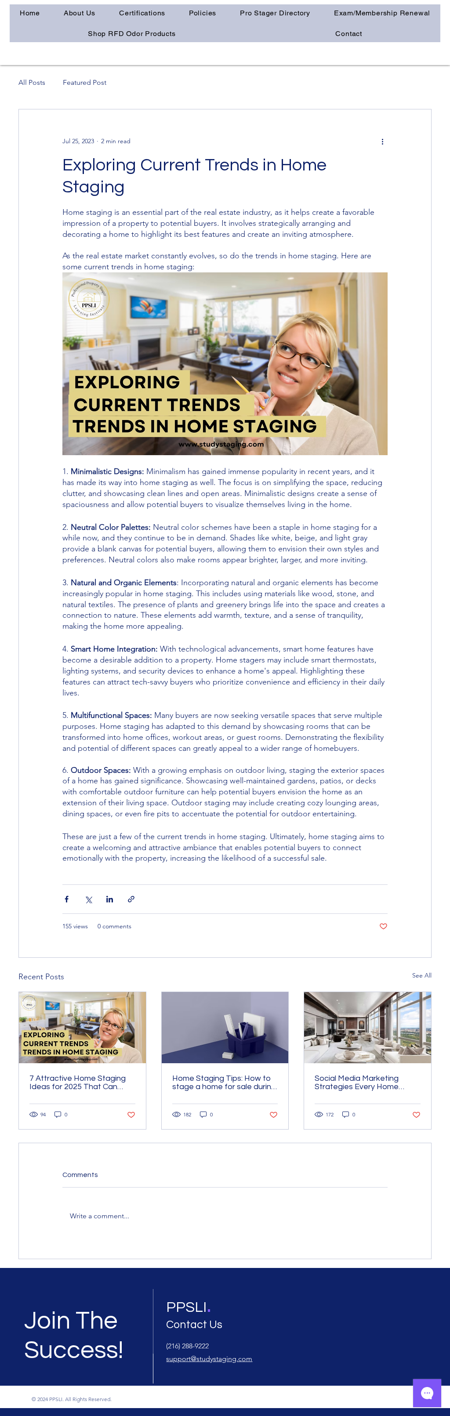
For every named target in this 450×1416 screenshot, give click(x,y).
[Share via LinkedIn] (109, 899)
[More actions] (382, 141)
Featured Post (84, 82)
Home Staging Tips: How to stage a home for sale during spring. (224, 1082)
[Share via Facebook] (66, 899)
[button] (142, 13)
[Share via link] (131, 899)
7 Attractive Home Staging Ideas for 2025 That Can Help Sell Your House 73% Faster (77, 1082)
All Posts (31, 82)
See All (422, 975)
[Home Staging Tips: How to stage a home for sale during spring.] (225, 1027)
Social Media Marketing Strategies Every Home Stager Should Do (357, 1082)
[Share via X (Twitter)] (88, 899)
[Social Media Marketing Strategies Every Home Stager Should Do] (367, 1027)
